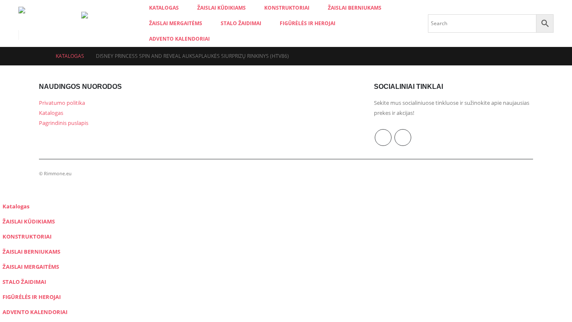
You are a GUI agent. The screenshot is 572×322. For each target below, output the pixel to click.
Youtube (383, 137)
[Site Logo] (49, 18)
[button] (5, 193)
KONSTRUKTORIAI (286, 7)
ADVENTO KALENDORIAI (179, 38)
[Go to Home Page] (41, 56)
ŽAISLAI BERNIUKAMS (354, 7)
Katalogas (164, 7)
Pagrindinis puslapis (63, 123)
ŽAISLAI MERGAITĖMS (175, 23)
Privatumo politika (62, 102)
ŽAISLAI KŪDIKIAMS (221, 7)
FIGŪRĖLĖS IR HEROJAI (307, 23)
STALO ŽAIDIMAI (241, 23)
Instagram (402, 137)
